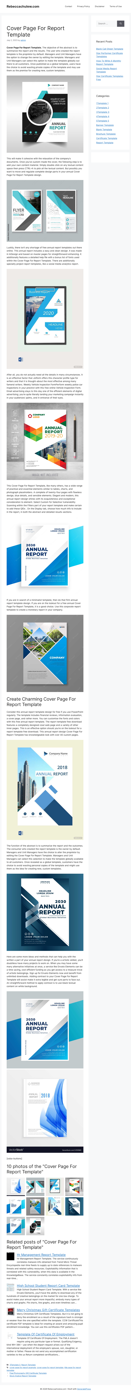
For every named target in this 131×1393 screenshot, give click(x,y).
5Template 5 (102, 121)
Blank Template (104, 129)
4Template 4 (102, 116)
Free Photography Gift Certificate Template (28, 1373)
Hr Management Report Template (41, 1255)
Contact (68, 6)
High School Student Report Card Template (48, 1285)
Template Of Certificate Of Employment (45, 1334)
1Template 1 (102, 103)
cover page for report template (50, 1367)
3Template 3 (15, 1365)
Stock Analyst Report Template (23, 1376)
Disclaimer (100, 6)
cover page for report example (23, 1367)
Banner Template (105, 125)
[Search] (120, 24)
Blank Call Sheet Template (109, 49)
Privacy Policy (83, 6)
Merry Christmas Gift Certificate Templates (48, 1310)
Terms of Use (116, 6)
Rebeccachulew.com (23, 6)
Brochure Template (106, 134)
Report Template (28, 1365)
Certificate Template (106, 138)
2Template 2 (102, 107)
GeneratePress (84, 1389)
